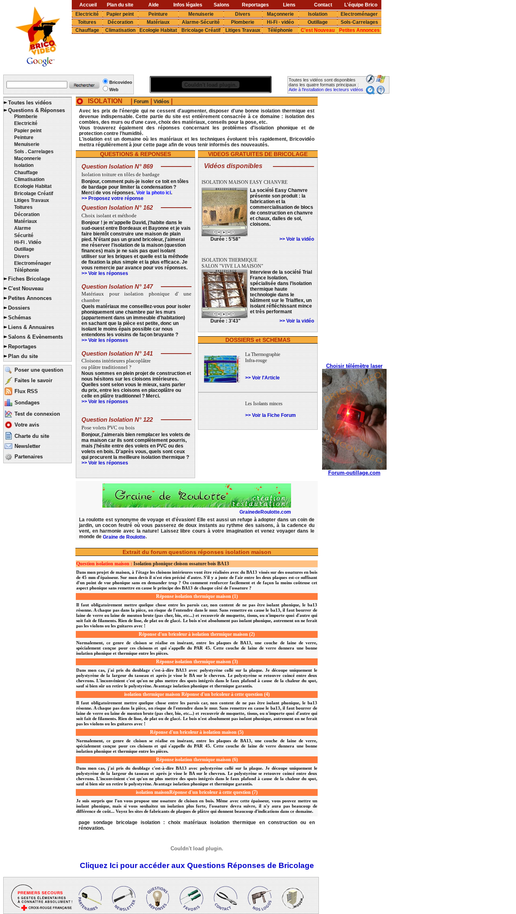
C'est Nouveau (318, 30)
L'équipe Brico (360, 5)
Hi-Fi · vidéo (280, 22)
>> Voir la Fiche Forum (270, 415)
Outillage (318, 22)
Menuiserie (201, 14)
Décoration (120, 22)
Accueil (88, 5)
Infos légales (187, 5)
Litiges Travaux (242, 30)
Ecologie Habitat (158, 30)
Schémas (19, 317)
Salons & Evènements (35, 337)
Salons (221, 5)
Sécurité (23, 235)
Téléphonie (280, 30)
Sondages (27, 403)
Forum (141, 101)
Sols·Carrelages (359, 22)
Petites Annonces (359, 30)
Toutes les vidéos (30, 103)
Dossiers (19, 308)
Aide (153, 5)
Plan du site (120, 5)
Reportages (255, 5)
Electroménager (359, 14)
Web (114, 89)
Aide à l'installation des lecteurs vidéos (326, 89)
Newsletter (27, 446)
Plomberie (242, 22)
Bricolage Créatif (201, 30)
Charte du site (32, 436)
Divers (242, 14)
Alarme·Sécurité (201, 22)
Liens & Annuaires (31, 327)
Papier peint (120, 14)
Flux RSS (26, 391)
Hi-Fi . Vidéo (27, 242)
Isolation (317, 14)
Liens (289, 5)
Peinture (158, 14)
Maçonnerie (280, 14)
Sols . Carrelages (34, 151)
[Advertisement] (219, 54)
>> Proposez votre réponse (112, 198)
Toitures (87, 22)
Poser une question (39, 370)
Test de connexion (37, 414)
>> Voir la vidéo (296, 239)
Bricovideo (120, 82)
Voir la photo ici (153, 193)
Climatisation (120, 30)
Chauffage (87, 30)
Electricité (87, 14)
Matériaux (158, 22)
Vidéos (161, 101)
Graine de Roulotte (124, 537)
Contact (323, 5)
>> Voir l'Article (262, 378)
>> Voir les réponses (104, 273)
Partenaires (29, 457)
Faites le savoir (33, 380)
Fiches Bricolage (29, 279)
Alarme (22, 228)
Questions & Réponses (36, 110)
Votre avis (27, 425)
